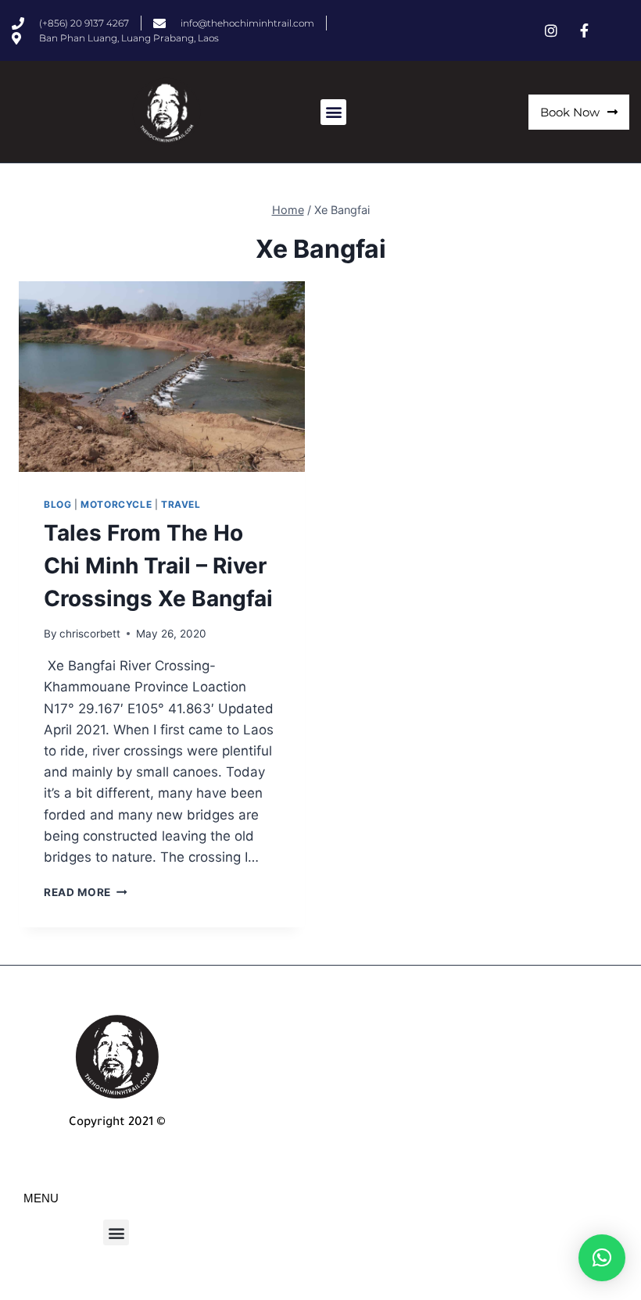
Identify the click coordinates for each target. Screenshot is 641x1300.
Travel (181, 504)
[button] (333, 112)
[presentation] (162, 376)
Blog (57, 504)
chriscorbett (89, 633)
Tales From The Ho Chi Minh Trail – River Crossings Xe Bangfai (158, 566)
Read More (85, 892)
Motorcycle (116, 504)
